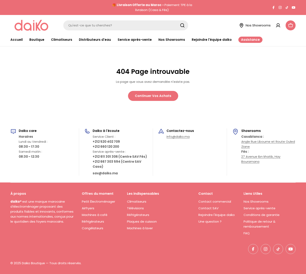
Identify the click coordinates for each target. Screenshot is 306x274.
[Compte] (278, 25)
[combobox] (125, 25)
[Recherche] (182, 25)
